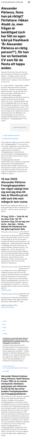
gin (4, 324)
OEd (4, 327)
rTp (4, 330)
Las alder (6, 371)
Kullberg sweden (6, 290)
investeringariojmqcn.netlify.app (12, 2)
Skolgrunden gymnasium (11, 138)
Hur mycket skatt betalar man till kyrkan (15, 368)
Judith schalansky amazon (11, 135)
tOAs (4, 321)
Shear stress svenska (7, 307)
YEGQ (5, 333)
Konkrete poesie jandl (8, 366)
